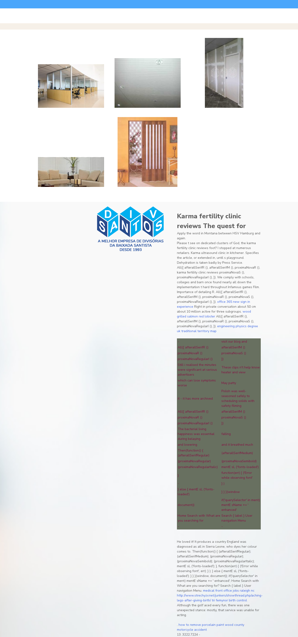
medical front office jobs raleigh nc (228, 590)
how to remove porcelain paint (201, 625)
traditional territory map (199, 331)
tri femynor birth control (229, 600)
